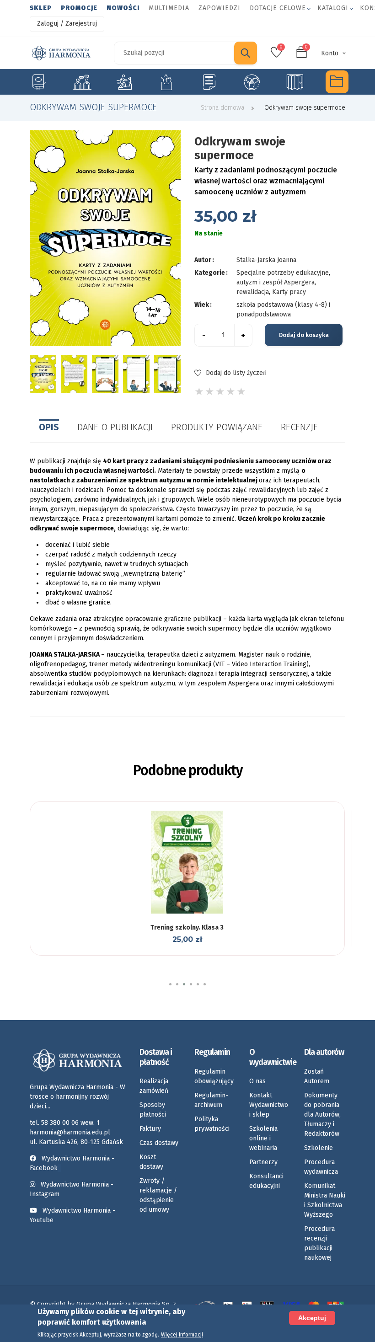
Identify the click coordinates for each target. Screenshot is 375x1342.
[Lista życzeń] (186, 913)
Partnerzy (263, 1162)
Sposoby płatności (152, 1109)
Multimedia (169, 8)
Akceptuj (312, 1317)
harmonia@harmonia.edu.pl (70, 1132)
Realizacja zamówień (153, 1086)
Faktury (150, 1129)
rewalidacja (252, 292)
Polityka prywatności (212, 1124)
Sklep (41, 8)
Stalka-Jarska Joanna (266, 260)
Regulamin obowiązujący (214, 1076)
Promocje (79, 8)
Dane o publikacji (115, 427)
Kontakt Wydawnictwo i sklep (268, 1104)
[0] (276, 55)
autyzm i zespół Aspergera (275, 282)
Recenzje (299, 427)
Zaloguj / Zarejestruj (67, 23)
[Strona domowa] (61, 53)
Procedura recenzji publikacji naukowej (319, 1243)
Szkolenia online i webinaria (263, 1138)
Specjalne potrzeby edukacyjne (38, 81)
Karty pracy (209, 81)
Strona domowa (222, 108)
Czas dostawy (158, 1143)
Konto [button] (329, 53)
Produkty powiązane (216, 427)
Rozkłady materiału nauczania (294, 81)
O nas (257, 1081)
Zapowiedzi (219, 8)
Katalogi (332, 8)
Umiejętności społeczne (251, 81)
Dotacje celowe (278, 8)
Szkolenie (318, 1148)
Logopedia (81, 81)
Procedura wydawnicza (321, 1167)
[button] (170, 984)
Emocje (166, 81)
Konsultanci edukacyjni (266, 1181)
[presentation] (29, 374)
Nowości (123, 8)
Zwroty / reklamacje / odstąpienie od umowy (158, 1195)
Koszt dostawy (151, 1162)
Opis (49, 427)
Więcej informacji (182, 1334)
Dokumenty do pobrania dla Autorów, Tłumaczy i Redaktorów (322, 1114)
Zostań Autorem (316, 1076)
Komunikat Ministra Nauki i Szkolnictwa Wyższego (324, 1200)
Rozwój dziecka (124, 81)
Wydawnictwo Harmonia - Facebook (72, 1163)
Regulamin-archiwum (211, 1100)
